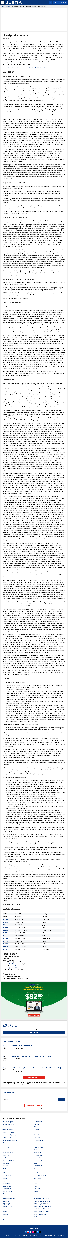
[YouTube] (28, 1232)
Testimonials (38, 1217)
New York (37, 1189)
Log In (56, 2)
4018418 (5, 919)
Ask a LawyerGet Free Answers (10, 1025)
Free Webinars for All (11, 1041)
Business (5, 1147)
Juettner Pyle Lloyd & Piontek (18, 968)
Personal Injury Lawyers (9, 1140)
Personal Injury (39, 1140)
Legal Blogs (6, 1204)
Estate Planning (39, 1135)
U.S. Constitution (7, 1175)
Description (11, 68)
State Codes (37, 1178)
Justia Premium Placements (42, 1206)
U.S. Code (5, 1178)
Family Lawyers (7, 1137)
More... (4, 1143)
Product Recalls (7, 1209)
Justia (2, 6)
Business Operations (9, 1152)
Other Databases (8, 1199)
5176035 (5, 949)
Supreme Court (7, 1183)
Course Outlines (39, 1158)
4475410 (5, 927)
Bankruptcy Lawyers (8, 1124)
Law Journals (38, 1160)
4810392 (5, 944)
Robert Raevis (19, 966)
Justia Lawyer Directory (41, 1204)
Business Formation (8, 1150)
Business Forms (7, 1206)
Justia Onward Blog (40, 1214)
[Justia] (14, 2)
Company (24, 1235)
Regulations (6, 1181)
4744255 (5, 941)
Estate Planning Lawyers (10, 1135)
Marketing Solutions (41, 1199)
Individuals (38, 1122)
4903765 (5, 946)
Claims (18, 68)
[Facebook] (30, 1232)
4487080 (5, 930)
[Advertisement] (34, 19)
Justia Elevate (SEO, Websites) (43, 1209)
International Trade (8, 1160)
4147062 (5, 922)
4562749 (5, 933)
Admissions (37, 1152)
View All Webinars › (34, 1077)
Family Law (37, 1137)
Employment (6, 1155)
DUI (35, 1132)
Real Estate (5, 1163)
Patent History (38, 68)
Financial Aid (38, 1155)
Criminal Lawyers (7, 1129)
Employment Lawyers (9, 1132)
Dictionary (37, 1150)
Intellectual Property (8, 1158)
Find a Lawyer (8, 1092)
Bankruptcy (37, 1124)
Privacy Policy (48, 1235)
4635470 (5, 938)
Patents (8, 6)
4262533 (5, 925)
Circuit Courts (6, 1186)
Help (30, 1235)
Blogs (36, 1163)
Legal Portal (16, 1235)
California (37, 1183)
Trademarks (6, 1214)
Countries (5, 1217)
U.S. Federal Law (8, 1173)
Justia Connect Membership (42, 1201)
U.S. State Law (39, 1173)
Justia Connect (7, 1235)
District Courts (7, 1189)
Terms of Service (37, 1235)
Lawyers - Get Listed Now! (34, 1105)
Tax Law (5, 1166)
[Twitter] (40, 1232)
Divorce (36, 1129)
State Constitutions (40, 1175)
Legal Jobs (5, 1201)
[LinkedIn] (26, 1232)
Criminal (36, 1127)
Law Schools (38, 1147)
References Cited (27, 68)
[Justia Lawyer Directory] (42, 1232)
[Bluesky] (38, 1232)
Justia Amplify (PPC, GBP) (41, 1212)
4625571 (5, 936)
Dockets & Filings (7, 1191)
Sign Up (63, 2)
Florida (36, 1186)
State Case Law (38, 1181)
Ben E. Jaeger (13, 964)
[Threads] (35, 1232)
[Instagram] (33, 1232)
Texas (36, 1191)
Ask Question (34, 1032)
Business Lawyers (8, 1127)
